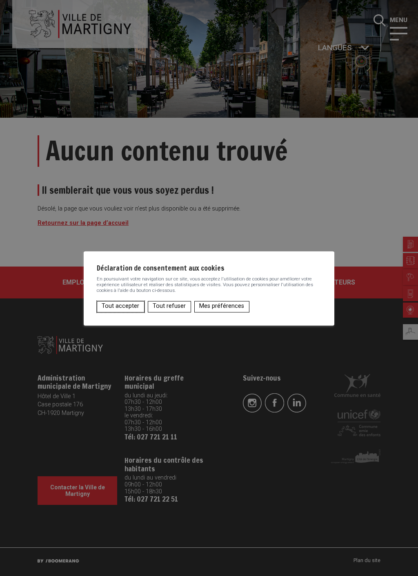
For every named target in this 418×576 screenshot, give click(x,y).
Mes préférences (221, 306)
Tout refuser (169, 306)
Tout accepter (120, 306)
